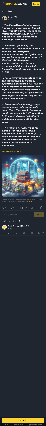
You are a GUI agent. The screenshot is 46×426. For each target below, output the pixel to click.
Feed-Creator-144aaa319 (18, 226)
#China (17, 151)
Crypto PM (12, 17)
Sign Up (36, 4)
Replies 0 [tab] (6, 221)
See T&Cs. (29, 202)
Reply (39, 214)
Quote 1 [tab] (16, 221)
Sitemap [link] (5, 425)
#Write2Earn (8, 151)
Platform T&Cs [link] (18, 425)
